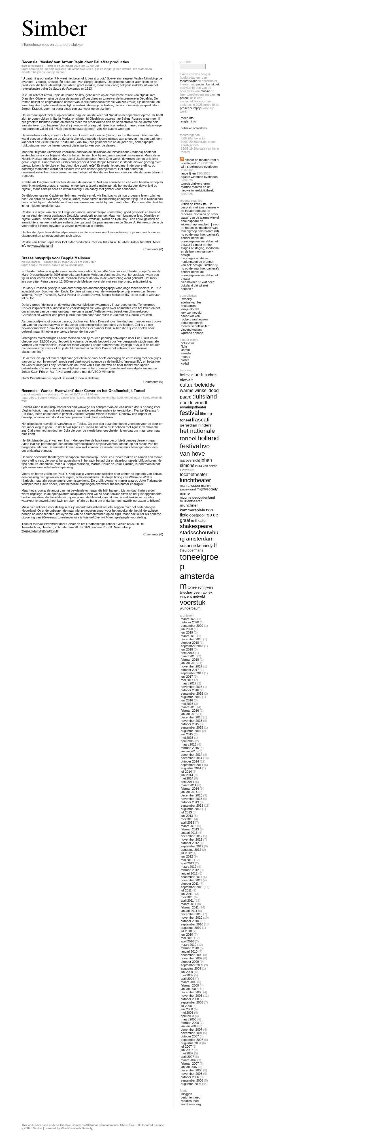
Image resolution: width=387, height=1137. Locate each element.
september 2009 (192, 965)
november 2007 (191, 1033)
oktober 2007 (190, 1036)
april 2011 (187, 900)
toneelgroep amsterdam (199, 571)
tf (215, 545)
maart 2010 (188, 944)
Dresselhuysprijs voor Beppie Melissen (56, 258)
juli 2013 (186, 812)
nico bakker (189, 282)
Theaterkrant (188, 81)
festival (189, 412)
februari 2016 (190, 710)
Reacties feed (190, 1100)
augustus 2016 (191, 697)
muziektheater (191, 501)
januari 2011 (189, 910)
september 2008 (192, 1002)
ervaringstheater (193, 407)
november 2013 (191, 798)
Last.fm (185, 350)
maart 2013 (188, 826)
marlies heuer (96, 397)
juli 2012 (186, 853)
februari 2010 (190, 948)
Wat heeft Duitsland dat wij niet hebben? (197, 285)
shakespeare (196, 526)
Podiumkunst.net (207, 84)
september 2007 (192, 1039)
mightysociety (207, 489)
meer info (187, 118)
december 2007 (191, 1029)
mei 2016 (187, 703)
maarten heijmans (33, 72)
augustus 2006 (191, 1084)
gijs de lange (103, 68)
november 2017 (191, 666)
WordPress (68, 1128)
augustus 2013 (191, 809)
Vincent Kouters (191, 329)
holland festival (199, 442)
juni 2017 (187, 676)
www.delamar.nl (42, 245)
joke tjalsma (78, 397)
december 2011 (191, 876)
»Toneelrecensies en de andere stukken (52, 45)
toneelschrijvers (200, 587)
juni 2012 (187, 856)
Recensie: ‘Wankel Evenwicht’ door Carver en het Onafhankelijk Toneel (83, 391)
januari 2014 (189, 792)
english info (188, 121)
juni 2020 (187, 629)
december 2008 (191, 992)
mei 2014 (187, 778)
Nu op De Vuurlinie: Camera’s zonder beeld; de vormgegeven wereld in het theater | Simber (200, 239)
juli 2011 (186, 890)
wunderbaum (190, 608)
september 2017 (192, 673)
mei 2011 (187, 897)
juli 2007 (186, 1046)
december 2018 (191, 639)
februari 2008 (190, 1022)
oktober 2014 (190, 761)
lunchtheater (195, 480)
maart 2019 (188, 636)
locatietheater (193, 474)
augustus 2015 (191, 731)
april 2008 (187, 1016)
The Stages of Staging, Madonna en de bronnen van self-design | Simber (197, 262)
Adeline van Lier (191, 302)
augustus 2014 (191, 768)
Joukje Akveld (190, 309)
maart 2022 (188, 619)
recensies (37, 65)
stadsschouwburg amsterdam (199, 535)
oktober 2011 (190, 883)
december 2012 (191, 836)
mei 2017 (187, 680)
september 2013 (192, 805)
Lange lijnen (188, 173)
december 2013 (191, 795)
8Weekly (186, 299)
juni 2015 (187, 734)
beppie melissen (56, 68)
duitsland (204, 396)
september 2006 (192, 1080)
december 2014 (191, 754)
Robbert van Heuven (194, 319)
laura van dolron (206, 466)
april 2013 (187, 822)
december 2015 (191, 717)
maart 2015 (188, 744)
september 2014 (192, 764)
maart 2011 (188, 904)
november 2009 (191, 958)
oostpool (197, 515)
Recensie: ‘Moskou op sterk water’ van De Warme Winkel (200, 215)
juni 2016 (187, 700)
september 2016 (192, 693)
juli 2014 (186, 771)
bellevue (187, 375)
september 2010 (192, 924)
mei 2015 (187, 737)
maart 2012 (188, 866)
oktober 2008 (190, 999)
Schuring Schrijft (192, 322)
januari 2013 (189, 832)
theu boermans (191, 550)
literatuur (187, 470)
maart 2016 (188, 707)
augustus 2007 (191, 1043)
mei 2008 (187, 1012)
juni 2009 (187, 972)
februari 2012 (190, 870)
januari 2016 (189, 714)
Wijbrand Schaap (192, 333)
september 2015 (192, 727)
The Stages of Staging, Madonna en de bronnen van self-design (200, 250)
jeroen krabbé (122, 68)
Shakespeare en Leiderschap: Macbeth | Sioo (199, 222)
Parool (26, 65)
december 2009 (191, 955)
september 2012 (192, 846)
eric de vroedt (193, 402)
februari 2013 (190, 829)
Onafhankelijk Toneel (119, 397)
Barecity (87, 1128)
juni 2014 (187, 775)
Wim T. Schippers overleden (199, 166)
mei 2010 (187, 938)
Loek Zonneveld (191, 312)
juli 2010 (186, 931)
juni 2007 (187, 1050)
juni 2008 (187, 1009)
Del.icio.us (187, 343)
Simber (54, 27)
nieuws (26, 261)
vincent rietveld (192, 596)
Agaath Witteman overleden (199, 176)
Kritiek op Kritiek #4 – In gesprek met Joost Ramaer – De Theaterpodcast (200, 207)
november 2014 (191, 758)
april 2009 (187, 978)
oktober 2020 (190, 622)
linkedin (186, 353)
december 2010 (191, 914)
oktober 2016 (190, 690)
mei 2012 (187, 860)
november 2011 (191, 880)
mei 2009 (187, 975)
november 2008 (191, 995)
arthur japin (36, 68)
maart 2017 (188, 683)
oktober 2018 (190, 642)
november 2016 (191, 686)
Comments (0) (153, 249)
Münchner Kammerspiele (192, 507)
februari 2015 (190, 748)
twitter (185, 360)
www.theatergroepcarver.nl (40, 530)
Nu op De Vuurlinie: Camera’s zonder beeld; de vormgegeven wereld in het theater (200, 273)
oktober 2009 (190, 961)
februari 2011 (190, 907)
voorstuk (192, 602)
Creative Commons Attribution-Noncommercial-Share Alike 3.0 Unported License (112, 1125)
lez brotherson (142, 68)
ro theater (199, 520)
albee (32, 397)
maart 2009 (188, 982)
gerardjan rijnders (196, 425)
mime (185, 493)
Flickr (184, 346)
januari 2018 (189, 663)
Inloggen (186, 1094)
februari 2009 (190, 985)
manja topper (190, 485)
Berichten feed (190, 1097)
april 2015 (187, 741)
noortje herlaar (55, 72)
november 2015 (191, 720)
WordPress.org (191, 1104)
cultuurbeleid (194, 385)
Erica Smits (188, 305)
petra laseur (68, 264)
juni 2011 (187, 893)
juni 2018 (187, 649)
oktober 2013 (190, 802)
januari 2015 (189, 751)
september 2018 (192, 646)
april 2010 (187, 941)
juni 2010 (187, 934)
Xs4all (185, 363)
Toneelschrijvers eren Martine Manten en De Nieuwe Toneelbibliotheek (197, 187)
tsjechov (186, 592)
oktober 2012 (190, 843)
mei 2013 (187, 819)
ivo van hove (195, 450)
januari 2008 (189, 1026)
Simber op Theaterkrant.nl (202, 159)
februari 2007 (190, 1063)
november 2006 (191, 1073)
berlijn (200, 374)
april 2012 (187, 863)
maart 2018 (188, 656)
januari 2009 (189, 988)
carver (55, 264)
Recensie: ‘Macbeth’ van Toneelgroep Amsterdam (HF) (200, 229)
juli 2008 (186, 1005)
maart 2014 (188, 785)
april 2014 (187, 781)
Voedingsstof (189, 163)
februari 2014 (190, 788)
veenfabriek (203, 593)
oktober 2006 (190, 1077)
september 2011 (192, 887)
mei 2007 (187, 1053)
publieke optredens (194, 128)
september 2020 (192, 625)
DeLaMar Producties (80, 68)
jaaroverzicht (190, 460)
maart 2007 (188, 1060)
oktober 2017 (190, 669)
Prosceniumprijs (191, 108)
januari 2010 (189, 951)
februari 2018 (190, 659)
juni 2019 (187, 632)
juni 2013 (187, 815)
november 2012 (191, 839)
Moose (205, 91)
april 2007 (187, 1056)
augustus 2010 (191, 927)
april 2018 (187, 652)
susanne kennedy (196, 545)
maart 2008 (188, 1019)
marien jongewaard (195, 487)
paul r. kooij (141, 397)
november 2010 (191, 917)
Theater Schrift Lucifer (195, 326)
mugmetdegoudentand (197, 497)
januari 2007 (189, 1067)
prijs (80, 264)
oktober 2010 (190, 921)
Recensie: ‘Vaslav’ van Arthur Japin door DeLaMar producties (75, 62)
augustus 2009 (191, 968)
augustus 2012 (191, 849)
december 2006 (191, 1070)
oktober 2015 (190, 724)
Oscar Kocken (190, 316)
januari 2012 (189, 873)
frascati (200, 420)
